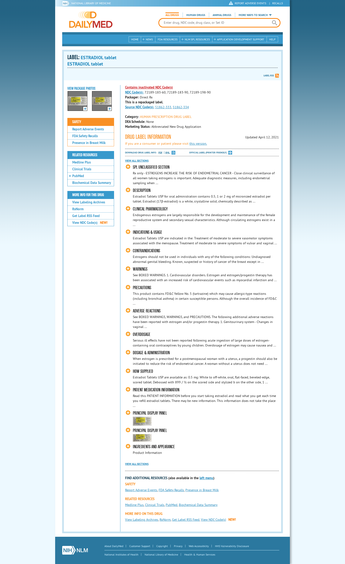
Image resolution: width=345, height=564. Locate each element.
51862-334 (181, 107)
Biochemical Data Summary (91, 183)
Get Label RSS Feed (86, 216)
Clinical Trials (81, 169)
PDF (160, 152)
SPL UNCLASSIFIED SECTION (151, 167)
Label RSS (269, 75)
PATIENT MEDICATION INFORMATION (156, 390)
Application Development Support (240, 39)
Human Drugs (195, 15)
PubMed (78, 176)
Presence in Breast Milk (89, 143)
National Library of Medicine (91, 3)
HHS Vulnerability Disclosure (232, 546)
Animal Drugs (222, 15)
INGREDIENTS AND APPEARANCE (154, 446)
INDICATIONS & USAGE (147, 232)
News (149, 39)
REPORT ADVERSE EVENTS (250, 3)
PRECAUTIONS (142, 287)
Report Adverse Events (88, 129)
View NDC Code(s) (89, 223)
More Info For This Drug (88, 195)
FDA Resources (167, 39)
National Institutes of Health (121, 554)
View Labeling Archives (88, 202)
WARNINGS (140, 269)
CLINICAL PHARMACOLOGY (150, 209)
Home (134, 39)
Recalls (277, 3)
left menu (206, 478)
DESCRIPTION (141, 190)
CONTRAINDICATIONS (146, 250)
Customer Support (139, 546)
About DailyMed (113, 546)
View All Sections (137, 161)
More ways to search (253, 15)
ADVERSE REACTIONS (147, 311)
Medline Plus (81, 162)
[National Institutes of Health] (66, 3)
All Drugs (172, 15)
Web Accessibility (199, 546)
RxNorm (78, 209)
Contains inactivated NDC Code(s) (149, 87)
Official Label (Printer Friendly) (208, 152)
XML (167, 152)
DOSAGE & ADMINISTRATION (151, 352)
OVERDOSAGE (141, 334)
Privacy (178, 546)
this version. (198, 143)
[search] (274, 23)
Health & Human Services (199, 554)
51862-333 (163, 107)
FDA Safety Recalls (85, 136)
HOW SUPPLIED (143, 371)
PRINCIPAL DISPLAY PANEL (150, 413)
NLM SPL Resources (197, 39)
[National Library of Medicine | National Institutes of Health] (75, 550)
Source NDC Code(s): (139, 107)
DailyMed (90, 19)
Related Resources (84, 155)
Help (272, 39)
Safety (76, 122)
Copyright (162, 546)
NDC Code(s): (134, 92)
